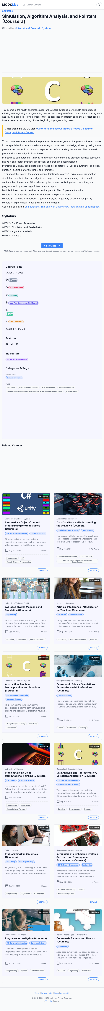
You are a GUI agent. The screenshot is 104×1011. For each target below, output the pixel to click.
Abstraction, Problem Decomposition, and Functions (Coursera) (22, 687)
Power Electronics (37, 639)
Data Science (88, 530)
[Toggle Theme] (99, 4)
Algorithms (25, 805)
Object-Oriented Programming (18, 562)
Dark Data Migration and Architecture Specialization (77, 561)
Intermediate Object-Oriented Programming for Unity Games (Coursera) (22, 525)
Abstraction (11, 728)
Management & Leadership (17, 695)
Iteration (87, 809)
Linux (81, 889)
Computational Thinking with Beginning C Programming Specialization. (62, 206)
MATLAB (61, 971)
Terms (37, 993)
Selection (61, 809)
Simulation (11, 387)
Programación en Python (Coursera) (26, 938)
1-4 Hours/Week (16, 288)
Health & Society (64, 695)
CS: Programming (38, 533)
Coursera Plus (71, 391)
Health (60, 728)
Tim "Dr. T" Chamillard (18, 360)
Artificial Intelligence (78, 639)
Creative (93, 639)
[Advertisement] (52, 49)
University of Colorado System (33, 28)
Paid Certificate (16, 322)
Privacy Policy (47, 993)
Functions (33, 724)
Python (24, 971)
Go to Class (50, 245)
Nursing (83, 728)
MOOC (10, 4)
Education (62, 615)
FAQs (56, 993)
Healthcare (71, 728)
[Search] (24, 5)
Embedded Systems (66, 893)
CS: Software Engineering (16, 533)
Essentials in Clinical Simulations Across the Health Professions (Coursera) (75, 687)
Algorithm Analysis (66, 387)
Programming (11, 558)
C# (22, 558)
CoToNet (49, 1001)
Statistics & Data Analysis (68, 530)
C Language (39, 893)
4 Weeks (13, 280)
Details (42, 570)
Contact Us (64, 993)
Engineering (11, 615)
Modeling (10, 639)
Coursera (7, 11)
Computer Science (14, 378)
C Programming (48, 387)
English (10, 314)
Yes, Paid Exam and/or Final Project (24, 303)
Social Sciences (76, 615)
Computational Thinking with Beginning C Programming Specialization (34, 391)
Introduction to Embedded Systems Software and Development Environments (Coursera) (77, 857)
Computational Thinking (28, 387)
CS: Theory (10, 780)
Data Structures (37, 971)
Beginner (13, 295)
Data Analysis (74, 809)
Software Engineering (66, 889)
